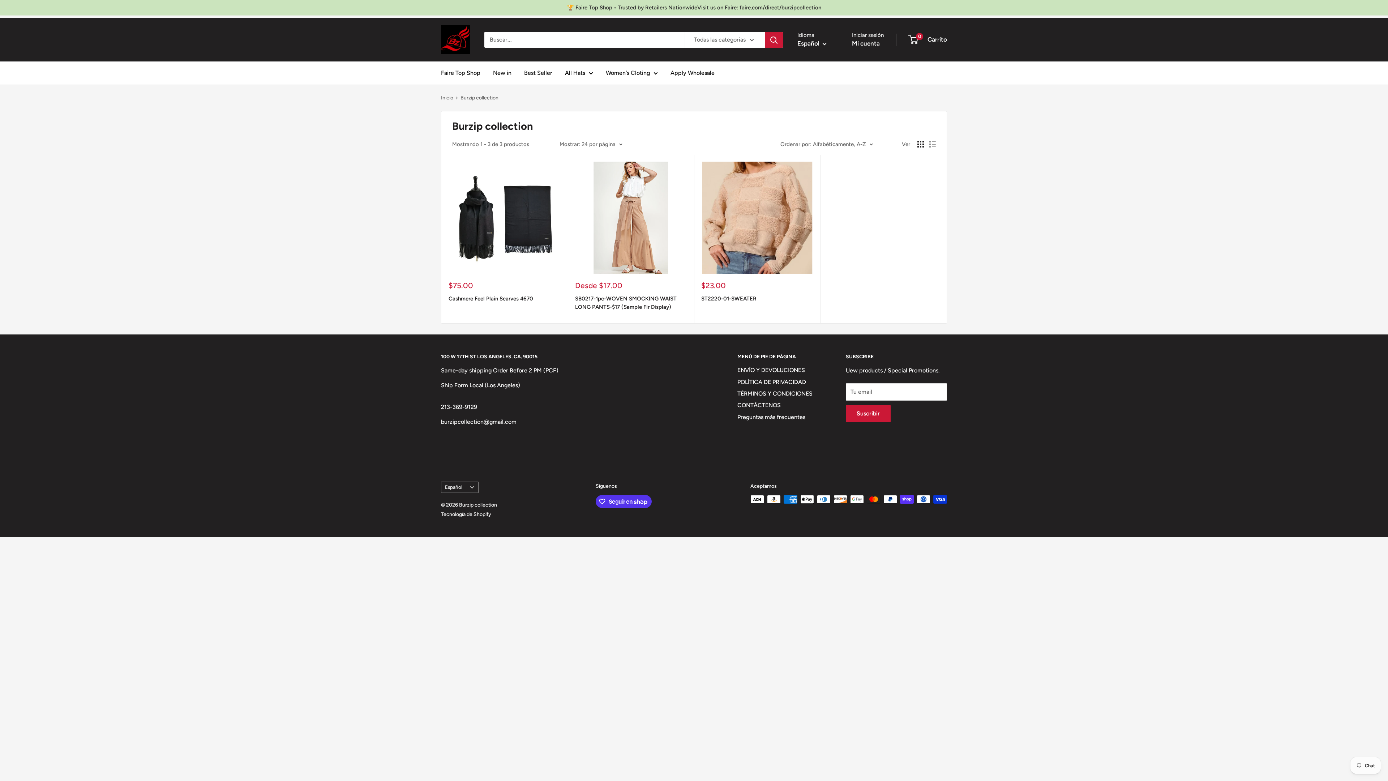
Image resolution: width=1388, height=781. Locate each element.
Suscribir (868, 413)
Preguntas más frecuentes (771, 417)
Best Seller (538, 72)
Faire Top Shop (460, 72)
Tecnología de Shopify (466, 514)
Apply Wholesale (693, 72)
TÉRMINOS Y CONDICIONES (775, 393)
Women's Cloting (628, 72)
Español (453, 487)
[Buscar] (774, 40)
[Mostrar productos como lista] (932, 144)
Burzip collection (479, 98)
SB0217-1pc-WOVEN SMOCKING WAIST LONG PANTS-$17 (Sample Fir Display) (626, 302)
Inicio (447, 98)
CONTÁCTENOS (759, 405)
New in (502, 72)
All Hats (575, 72)
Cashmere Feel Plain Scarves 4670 (491, 298)
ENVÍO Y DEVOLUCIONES (771, 370)
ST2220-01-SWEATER (729, 298)
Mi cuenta (866, 43)
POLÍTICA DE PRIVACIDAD (771, 382)
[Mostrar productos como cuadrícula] (920, 144)
